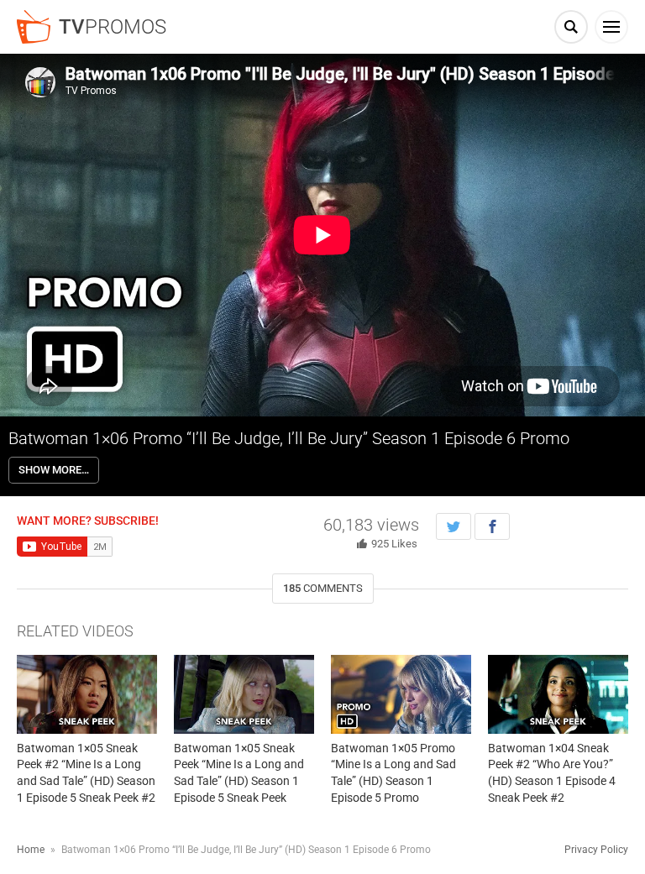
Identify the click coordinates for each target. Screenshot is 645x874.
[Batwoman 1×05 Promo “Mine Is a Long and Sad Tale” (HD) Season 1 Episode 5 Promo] (401, 694)
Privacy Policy (596, 850)
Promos (112, 27)
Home (31, 850)
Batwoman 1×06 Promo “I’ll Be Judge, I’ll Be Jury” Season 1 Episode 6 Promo (288, 438)
